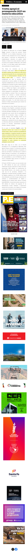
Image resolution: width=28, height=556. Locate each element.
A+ (4, 47)
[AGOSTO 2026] (14, 231)
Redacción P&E (16, 25)
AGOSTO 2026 (14, 234)
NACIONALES (5, 5)
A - (9, 47)
